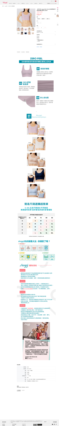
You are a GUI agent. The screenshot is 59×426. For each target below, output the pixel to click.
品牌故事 (3, 424)
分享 (38, 46)
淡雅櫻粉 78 (43, 18)
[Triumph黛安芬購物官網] (4, 2)
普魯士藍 (38, 18)
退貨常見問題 (14, 424)
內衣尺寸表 (23, 424)
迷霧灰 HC (48, 18)
